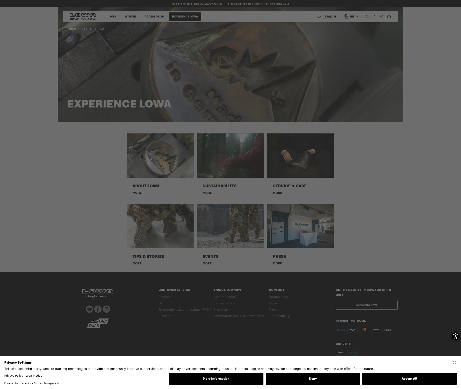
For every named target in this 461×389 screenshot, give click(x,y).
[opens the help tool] (455, 336)
